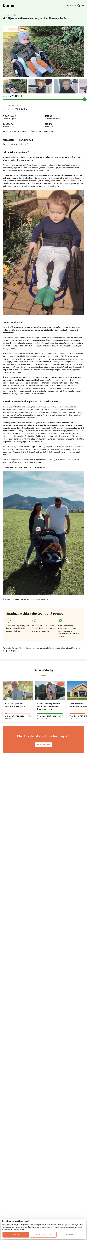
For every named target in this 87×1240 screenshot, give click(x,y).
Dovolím (16, 1234)
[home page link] (8, 6)
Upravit (69, 1234)
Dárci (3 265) (14, 131)
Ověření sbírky (48, 131)
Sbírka (5, 131)
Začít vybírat (43, 745)
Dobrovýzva (25, 131)
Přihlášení (71, 6)
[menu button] (83, 6)
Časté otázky (36, 131)
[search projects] (78, 5)
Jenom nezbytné (43, 1234)
